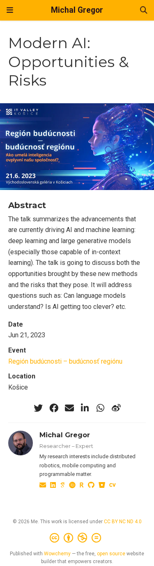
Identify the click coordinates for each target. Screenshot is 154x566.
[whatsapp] (100, 408)
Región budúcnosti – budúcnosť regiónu (65, 361)
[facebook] (54, 408)
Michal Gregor (77, 10)
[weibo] (116, 408)
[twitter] (38, 408)
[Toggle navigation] (10, 10)
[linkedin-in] (85, 408)
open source (111, 554)
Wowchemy (57, 554)
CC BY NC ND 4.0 (123, 521)
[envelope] (69, 408)
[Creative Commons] (77, 538)
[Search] (143, 10)
